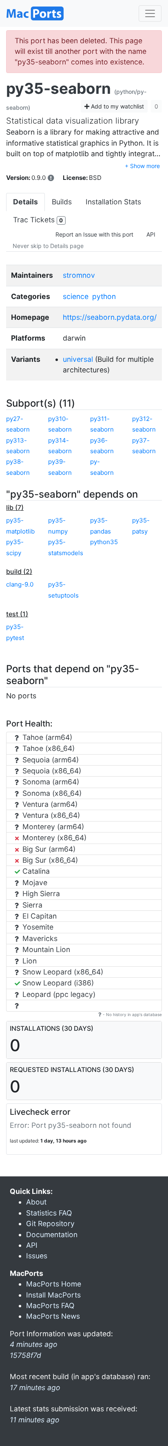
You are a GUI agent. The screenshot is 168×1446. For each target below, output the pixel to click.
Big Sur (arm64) (47, 849)
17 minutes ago (35, 1387)
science (75, 296)
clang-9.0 (19, 584)
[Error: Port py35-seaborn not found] (51, 178)
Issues (36, 1255)
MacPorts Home (53, 1284)
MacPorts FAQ (50, 1305)
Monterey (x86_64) (53, 837)
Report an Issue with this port (94, 234)
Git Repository (50, 1223)
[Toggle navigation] (150, 13)
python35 (104, 542)
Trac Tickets (38, 219)
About (36, 1202)
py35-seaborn (58, 88)
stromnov (79, 275)
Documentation (51, 1234)
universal (78, 359)
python (104, 296)
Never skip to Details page (48, 245)
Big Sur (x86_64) (49, 860)
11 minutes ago (35, 1419)
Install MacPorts (53, 1295)
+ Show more (142, 165)
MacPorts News (53, 1316)
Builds (62, 201)
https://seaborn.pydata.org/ (110, 317)
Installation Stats (113, 201)
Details (25, 201)
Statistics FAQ (49, 1213)
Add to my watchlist (116, 106)
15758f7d (25, 1355)
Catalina (35, 871)
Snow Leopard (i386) (57, 983)
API (150, 234)
